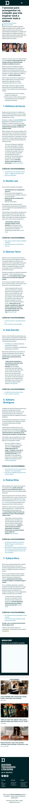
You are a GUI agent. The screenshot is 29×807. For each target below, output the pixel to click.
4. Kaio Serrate (11, 330)
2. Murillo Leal (10, 181)
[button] (22, 3)
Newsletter (3, 783)
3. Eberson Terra (12, 251)
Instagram (3, 786)
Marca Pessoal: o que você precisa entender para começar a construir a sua (14, 743)
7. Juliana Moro (11, 558)
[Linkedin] (2, 776)
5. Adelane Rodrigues (8, 401)
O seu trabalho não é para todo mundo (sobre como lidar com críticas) (13, 697)
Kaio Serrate (13, 383)
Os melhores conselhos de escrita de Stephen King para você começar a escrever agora (14, 544)
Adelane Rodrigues (10, 460)
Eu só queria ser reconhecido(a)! (13, 324)
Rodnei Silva (14, 533)
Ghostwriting (13, 782)
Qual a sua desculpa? (10, 175)
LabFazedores (8, 347)
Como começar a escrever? (12, 394)
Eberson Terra (12, 312)
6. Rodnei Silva (11, 480)
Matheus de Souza (17, 163)
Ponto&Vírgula (8, 344)
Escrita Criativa (12, 23)
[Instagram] (5, 776)
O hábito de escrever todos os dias (14, 392)
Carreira (5, 23)
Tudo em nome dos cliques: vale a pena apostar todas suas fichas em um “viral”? (14, 720)
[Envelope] (7, 776)
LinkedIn (3, 785)
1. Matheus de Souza (14, 106)
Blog (2, 782)
